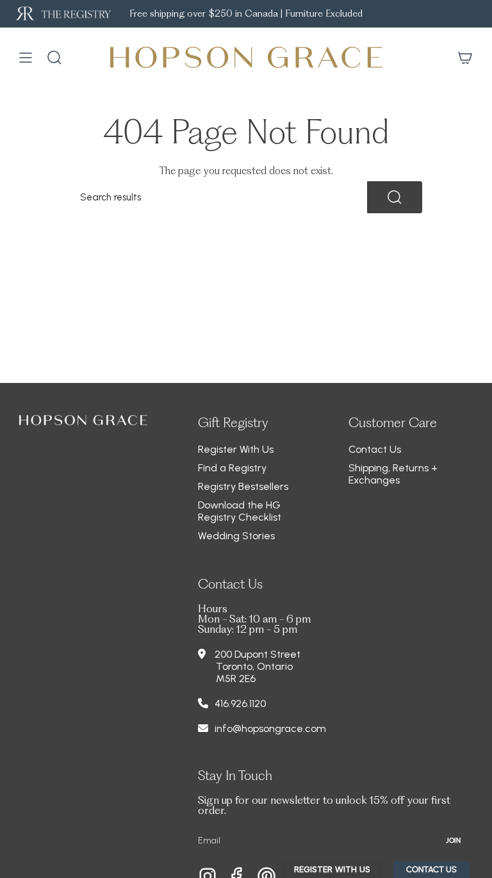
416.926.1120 (240, 703)
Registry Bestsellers (243, 486)
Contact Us (374, 449)
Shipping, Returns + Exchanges (393, 474)
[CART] (465, 57)
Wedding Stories (236, 536)
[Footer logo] (83, 420)
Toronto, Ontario (254, 666)
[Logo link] (62, 13)
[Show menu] (25, 57)
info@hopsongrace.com (270, 728)
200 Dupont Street (257, 654)
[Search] (394, 197)
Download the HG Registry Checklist (239, 511)
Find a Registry (232, 468)
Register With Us (236, 449)
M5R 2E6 (236, 678)
